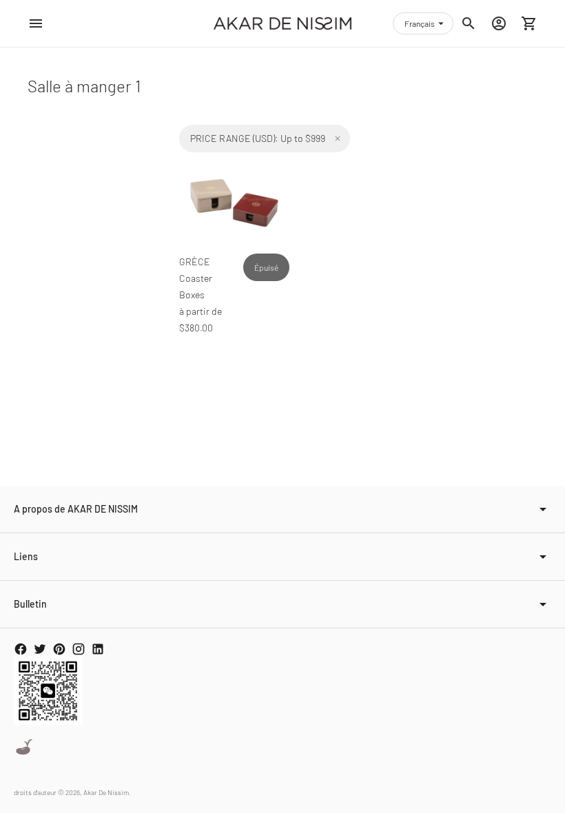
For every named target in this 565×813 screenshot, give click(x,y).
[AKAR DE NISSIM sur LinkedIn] (98, 649)
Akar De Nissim (106, 792)
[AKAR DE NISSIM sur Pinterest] (59, 649)
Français (419, 23)
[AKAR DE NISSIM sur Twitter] (40, 649)
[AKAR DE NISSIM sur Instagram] (78, 649)
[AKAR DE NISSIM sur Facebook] (21, 649)
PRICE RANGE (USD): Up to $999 (257, 138)
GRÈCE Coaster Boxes (195, 278)
